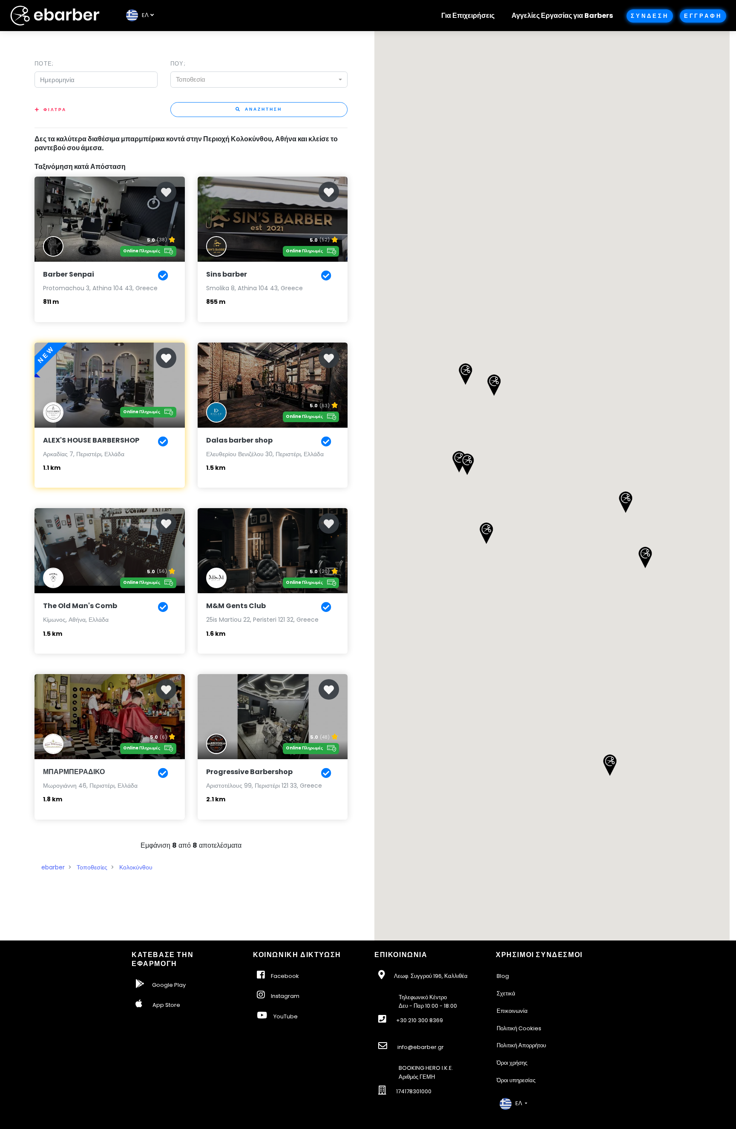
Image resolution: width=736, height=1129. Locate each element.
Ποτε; (44, 63)
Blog (503, 976)
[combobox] (259, 79)
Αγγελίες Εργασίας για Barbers (562, 15)
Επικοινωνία (512, 1011)
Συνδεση (649, 16)
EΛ (143, 15)
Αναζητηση (262, 109)
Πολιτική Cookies (519, 1028)
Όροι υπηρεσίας (516, 1080)
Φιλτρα (54, 109)
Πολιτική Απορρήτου (521, 1045)
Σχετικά (506, 993)
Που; (178, 63)
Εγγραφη (703, 16)
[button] (645, 557)
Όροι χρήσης (512, 1063)
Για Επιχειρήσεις (467, 15)
